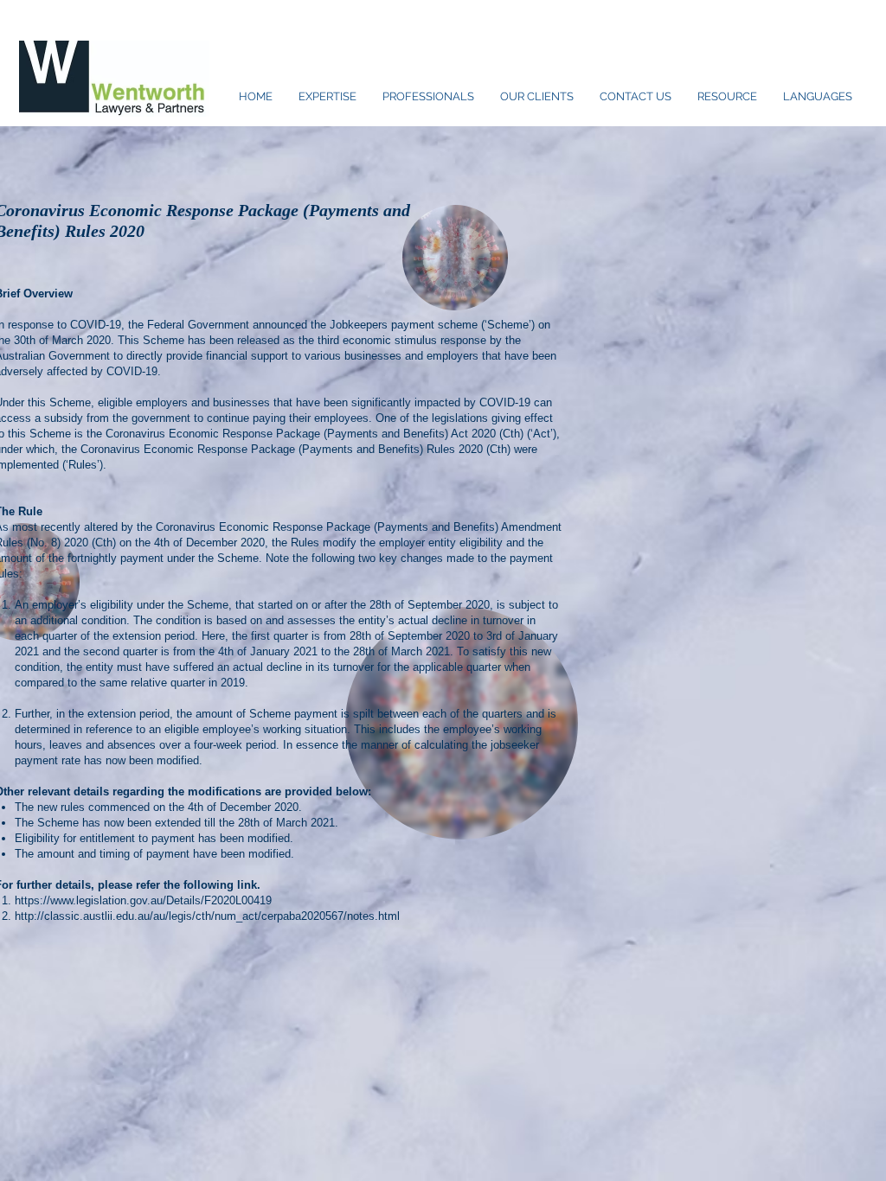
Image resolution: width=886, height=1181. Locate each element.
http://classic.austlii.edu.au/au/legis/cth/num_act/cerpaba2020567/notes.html (207, 916)
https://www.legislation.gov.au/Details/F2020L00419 (143, 900)
